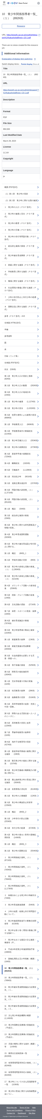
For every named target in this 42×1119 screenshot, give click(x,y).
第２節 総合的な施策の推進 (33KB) (18, 516)
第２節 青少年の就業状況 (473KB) (20, 447)
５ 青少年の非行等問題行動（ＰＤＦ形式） (20, 238)
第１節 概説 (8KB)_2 (15, 812)
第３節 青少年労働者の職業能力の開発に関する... (20, 771)
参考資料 (8, 336)
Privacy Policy (30, 1110)
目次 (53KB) (10, 369)
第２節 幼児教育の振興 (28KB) (19, 691)
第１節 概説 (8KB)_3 (15, 844)
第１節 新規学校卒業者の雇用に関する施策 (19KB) (20, 752)
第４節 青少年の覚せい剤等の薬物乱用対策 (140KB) (20, 836)
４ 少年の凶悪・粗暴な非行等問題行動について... (20, 912)
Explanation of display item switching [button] (17, 59)
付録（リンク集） (11, 356)
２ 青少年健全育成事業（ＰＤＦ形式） (19, 256)
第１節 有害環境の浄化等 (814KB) (20, 789)
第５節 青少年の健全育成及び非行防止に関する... (20, 545)
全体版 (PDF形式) (11, 363)
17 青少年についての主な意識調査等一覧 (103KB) (20, 1083)
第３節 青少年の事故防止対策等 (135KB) (20, 803)
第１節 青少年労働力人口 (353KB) (20, 440)
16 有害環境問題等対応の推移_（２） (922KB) (21, 1073)
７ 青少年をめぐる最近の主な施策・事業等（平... (20, 941)
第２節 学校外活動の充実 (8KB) (19, 560)
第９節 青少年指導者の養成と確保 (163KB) (21, 631)
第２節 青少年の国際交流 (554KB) (20, 851)
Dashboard (22, 1113)
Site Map (32, 1113)
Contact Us (11, 1113)
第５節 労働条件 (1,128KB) (18, 470)
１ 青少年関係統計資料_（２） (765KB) (18, 868)
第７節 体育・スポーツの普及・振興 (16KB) (22, 612)
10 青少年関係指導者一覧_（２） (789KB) (20, 979)
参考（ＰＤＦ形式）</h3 (14, 316)
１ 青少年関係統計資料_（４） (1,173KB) (18, 887)
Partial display (26, 64)
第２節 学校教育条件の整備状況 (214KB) (20, 432)
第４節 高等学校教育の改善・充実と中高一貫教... (20, 705)
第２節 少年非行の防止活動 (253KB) (18, 820)
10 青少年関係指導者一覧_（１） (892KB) (20, 969)
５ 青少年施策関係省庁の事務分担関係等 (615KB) (20, 922)
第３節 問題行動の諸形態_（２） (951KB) (19, 500)
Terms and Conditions (15, 1110)
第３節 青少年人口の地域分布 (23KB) (19, 393)
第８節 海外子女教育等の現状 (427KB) (19, 743)
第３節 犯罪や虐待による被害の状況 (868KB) (22, 416)
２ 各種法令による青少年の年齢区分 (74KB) (22, 896)
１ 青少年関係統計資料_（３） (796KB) (18, 877)
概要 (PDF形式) (10, 187)
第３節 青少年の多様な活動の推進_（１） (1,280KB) (19, 568)
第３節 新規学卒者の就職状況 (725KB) (19, 455)
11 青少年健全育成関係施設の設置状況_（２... (20, 998)
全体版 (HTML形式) (12, 323)
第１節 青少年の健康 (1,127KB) (19, 402)
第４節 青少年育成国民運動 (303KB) (18, 535)
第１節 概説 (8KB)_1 (15, 553)
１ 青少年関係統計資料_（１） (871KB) (18, 858)
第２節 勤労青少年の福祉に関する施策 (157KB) (20, 762)
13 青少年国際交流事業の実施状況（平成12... (19, 1026)
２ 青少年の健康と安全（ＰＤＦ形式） (19, 215)
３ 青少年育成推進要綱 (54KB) (19, 905)
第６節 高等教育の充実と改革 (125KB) (19, 724)
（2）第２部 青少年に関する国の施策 (20, 200)
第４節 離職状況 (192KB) (17, 463)
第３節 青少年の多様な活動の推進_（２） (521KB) (19, 577)
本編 (6, 329)
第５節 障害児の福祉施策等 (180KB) (18, 673)
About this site (11, 1107)
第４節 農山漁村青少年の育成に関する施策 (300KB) (20, 781)
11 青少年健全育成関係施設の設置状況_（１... (20, 988)
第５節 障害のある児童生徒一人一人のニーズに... (20, 714)
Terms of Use (24, 1107)
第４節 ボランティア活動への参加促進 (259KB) (20, 587)
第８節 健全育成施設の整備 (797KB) (18, 622)
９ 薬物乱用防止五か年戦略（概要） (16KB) (22, 960)
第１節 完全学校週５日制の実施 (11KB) (20, 682)
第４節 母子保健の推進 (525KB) (20, 665)
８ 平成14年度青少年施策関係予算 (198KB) (21, 950)
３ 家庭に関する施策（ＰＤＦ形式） (20, 265)
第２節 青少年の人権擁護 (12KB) (20, 796)
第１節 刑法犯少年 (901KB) (18, 477)
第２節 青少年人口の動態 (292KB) (20, 385)
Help (34, 1107)
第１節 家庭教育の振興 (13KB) (19, 639)
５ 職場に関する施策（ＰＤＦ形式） (20, 281)
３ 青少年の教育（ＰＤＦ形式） (18, 223)
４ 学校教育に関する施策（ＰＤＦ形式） (20, 273)
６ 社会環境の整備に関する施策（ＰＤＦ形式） (20, 289)
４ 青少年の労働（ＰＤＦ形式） (18, 230)
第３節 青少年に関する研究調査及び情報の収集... (20, 526)
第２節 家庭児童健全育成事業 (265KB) (19, 647)
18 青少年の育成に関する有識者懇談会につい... (20, 1092)
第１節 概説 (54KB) (14, 509)
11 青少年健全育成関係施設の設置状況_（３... (20, 1007)
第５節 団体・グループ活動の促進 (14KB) (21, 596)
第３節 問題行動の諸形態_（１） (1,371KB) (19, 491)
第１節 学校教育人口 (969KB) (19, 424)
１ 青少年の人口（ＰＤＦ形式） (18, 207)
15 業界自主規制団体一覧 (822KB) (17, 1054)
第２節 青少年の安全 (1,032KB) (19, 408)
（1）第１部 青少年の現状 (16, 194)
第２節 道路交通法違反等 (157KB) (20, 483)
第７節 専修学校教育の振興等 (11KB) (19, 733)
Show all (36, 64)
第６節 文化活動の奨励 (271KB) (20, 604)
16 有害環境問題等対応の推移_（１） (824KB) (21, 1064)
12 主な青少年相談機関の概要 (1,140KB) (19, 1016)
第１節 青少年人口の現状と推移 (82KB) (20, 377)
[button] (38, 3)
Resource (21, 26)
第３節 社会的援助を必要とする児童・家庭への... (19, 657)
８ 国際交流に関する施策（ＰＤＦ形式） (20, 308)
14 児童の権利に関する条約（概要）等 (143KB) (20, 1045)
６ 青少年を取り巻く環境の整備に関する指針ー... (20, 931)
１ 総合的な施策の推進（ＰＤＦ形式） (19, 247)
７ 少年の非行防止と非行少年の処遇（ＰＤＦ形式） (20, 298)
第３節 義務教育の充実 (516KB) (20, 697)
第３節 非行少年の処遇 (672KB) (20, 828)
